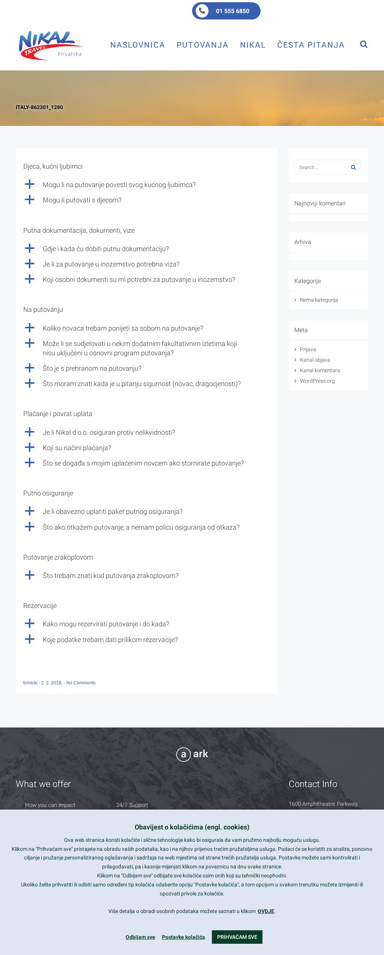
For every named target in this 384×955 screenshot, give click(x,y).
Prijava (308, 349)
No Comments (81, 683)
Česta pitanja (311, 44)
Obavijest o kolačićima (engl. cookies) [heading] (192, 827)
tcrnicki (31, 683)
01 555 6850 (232, 11)
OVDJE (266, 911)
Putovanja (203, 44)
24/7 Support (132, 805)
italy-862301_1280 (39, 107)
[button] (146, 184)
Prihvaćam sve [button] (237, 937)
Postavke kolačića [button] (183, 937)
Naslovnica (137, 44)
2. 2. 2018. (52, 683)
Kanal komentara (320, 370)
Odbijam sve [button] (140, 937)
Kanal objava (315, 360)
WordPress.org (317, 381)
